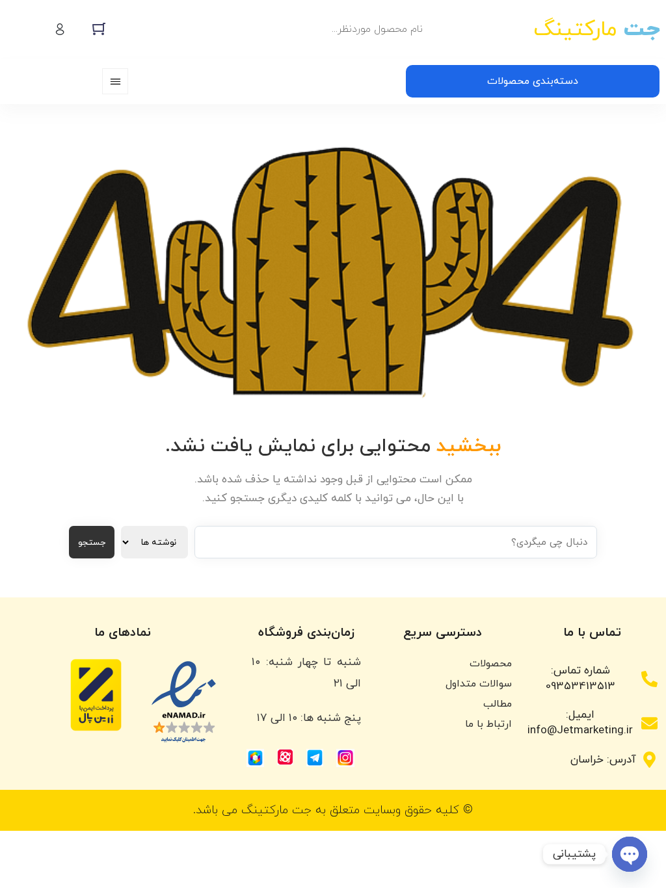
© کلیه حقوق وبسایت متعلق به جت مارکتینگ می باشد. (333, 810)
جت (596, 29)
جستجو (91, 542)
